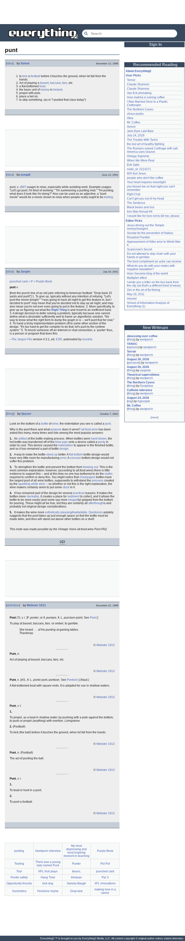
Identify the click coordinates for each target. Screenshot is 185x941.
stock (66, 487)
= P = (31, 281)
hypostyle (144, 401)
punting (19, 851)
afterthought (96, 503)
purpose (56, 429)
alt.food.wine (89, 429)
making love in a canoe (105, 891)
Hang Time (48, 877)
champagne (87, 477)
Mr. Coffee (133, 122)
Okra (130, 118)
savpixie (145, 370)
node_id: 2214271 (139, 169)
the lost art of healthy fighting (145, 144)
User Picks (133, 75)
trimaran (76, 877)
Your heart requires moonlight (146, 182)
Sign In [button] (155, 44)
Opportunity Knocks (19, 883)
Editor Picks (134, 220)
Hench (131, 126)
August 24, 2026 (138, 398)
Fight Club (133, 194)
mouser (132, 298)
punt (108, 423)
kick (24, 76)
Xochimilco (19, 891)
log (130, 401)
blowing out (90, 467)
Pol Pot (105, 863)
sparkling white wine (31, 484)
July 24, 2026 (136, 135)
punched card (19, 281)
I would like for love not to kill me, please (153, 216)
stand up (52, 454)
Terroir (131, 80)
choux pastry (135, 113)
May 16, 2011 (136, 294)
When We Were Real (140, 160)
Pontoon (72, 679)
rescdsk (87, 339)
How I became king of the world (147, 273)
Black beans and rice (140, 207)
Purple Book (44, 281)
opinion (133, 347)
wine (55, 423)
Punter (76, 863)
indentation (65, 445)
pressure (97, 480)
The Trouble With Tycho (142, 139)
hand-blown (98, 438)
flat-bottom (76, 454)
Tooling (19, 863)
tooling (108, 197)
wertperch (146, 339)
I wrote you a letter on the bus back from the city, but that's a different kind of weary (154, 283)
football (35, 76)
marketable (80, 512)
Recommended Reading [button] (155, 65)
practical (78, 493)
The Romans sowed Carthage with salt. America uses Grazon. (153, 150)
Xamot (24, 63)
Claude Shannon (138, 84)
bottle (44, 423)
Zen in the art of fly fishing (143, 290)
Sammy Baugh (76, 883)
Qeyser (26, 413)
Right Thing (59, 310)
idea (10, 63)
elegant (73, 499)
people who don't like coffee (145, 178)
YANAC (132, 344)
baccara (55, 83)
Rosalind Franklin (138, 237)
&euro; (76, 871)
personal (133, 362)
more (155, 417)
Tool (19, 871)
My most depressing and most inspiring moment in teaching (76, 851)
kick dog (47, 883)
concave (75, 458)
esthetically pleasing (58, 512)
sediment (73, 496)
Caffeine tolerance (139, 390)
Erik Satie (133, 165)
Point (93, 617)
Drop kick (76, 891)
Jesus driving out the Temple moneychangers (146, 227)
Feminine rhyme (48, 891)
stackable (32, 496)
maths (108, 473)
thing (10, 413)
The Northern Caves (140, 109)
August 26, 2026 (138, 359)
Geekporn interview (48, 851)
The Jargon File (22, 339)
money (44, 89)
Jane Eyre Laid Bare (140, 131)
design (63, 448)
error (63, 458)
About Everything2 (138, 71)
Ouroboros (96, 512)
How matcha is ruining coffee (146, 97)
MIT (23, 187)
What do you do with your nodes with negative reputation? (151, 267)
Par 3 (105, 877)
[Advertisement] (92, 12)
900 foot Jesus (136, 173)
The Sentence (136, 203)
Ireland (57, 89)
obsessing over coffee (142, 336)
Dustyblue (146, 385)
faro (64, 83)
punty (101, 442)
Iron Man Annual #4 (139, 211)
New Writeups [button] (155, 328)
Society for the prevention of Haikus (150, 233)
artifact (22, 438)
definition (13, 605)
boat (42, 86)
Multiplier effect (137, 278)
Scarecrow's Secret (139, 249)
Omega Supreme (138, 156)
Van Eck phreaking (139, 93)
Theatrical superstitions (143, 374)
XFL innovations (105, 883)
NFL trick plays (48, 871)
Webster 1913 (36, 605)
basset (44, 83)
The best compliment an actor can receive (154, 261)
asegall (25, 174)
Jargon (25, 271)
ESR (59, 339)
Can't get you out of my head (145, 198)
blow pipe (61, 442)
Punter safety (19, 877)
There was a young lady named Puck (47, 863)
